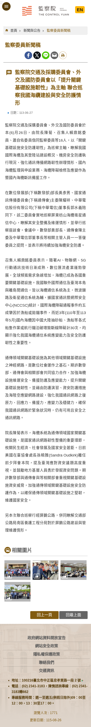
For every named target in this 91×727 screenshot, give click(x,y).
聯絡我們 (46, 662)
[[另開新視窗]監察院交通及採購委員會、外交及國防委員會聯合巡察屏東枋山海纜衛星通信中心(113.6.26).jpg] (17, 570)
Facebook (28, 55)
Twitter (37, 55)
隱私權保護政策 (46, 654)
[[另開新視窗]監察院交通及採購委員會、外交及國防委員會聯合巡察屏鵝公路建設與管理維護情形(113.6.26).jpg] (17, 592)
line (46, 55)
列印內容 (63, 55)
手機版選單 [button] (6, 6)
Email (54, 55)
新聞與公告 (31, 30)
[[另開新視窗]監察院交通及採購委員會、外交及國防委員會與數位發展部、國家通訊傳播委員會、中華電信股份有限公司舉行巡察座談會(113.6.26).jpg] (74, 570)
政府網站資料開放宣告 (47, 638)
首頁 (13, 30)
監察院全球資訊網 (45, 10)
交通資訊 (46, 670)
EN (80, 9)
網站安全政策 (46, 646)
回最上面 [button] (73, 615)
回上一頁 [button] (44, 615)
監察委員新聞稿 (58, 30)
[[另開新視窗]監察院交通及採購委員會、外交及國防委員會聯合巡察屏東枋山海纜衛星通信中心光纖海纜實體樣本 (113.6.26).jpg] (46, 570)
